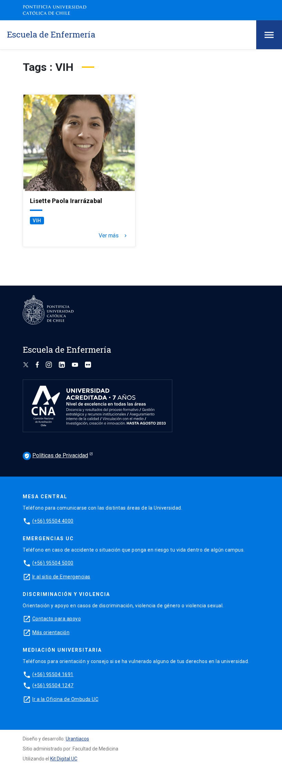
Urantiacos (77, 739)
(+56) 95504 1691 (53, 674)
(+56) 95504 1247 (53, 685)
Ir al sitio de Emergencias (61, 576)
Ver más (113, 235)
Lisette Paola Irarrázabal (66, 201)
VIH (37, 220)
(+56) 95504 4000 (53, 521)
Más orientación (51, 632)
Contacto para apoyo (56, 618)
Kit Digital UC (63, 758)
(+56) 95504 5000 (53, 563)
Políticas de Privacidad (56, 455)
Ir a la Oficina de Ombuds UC (65, 699)
